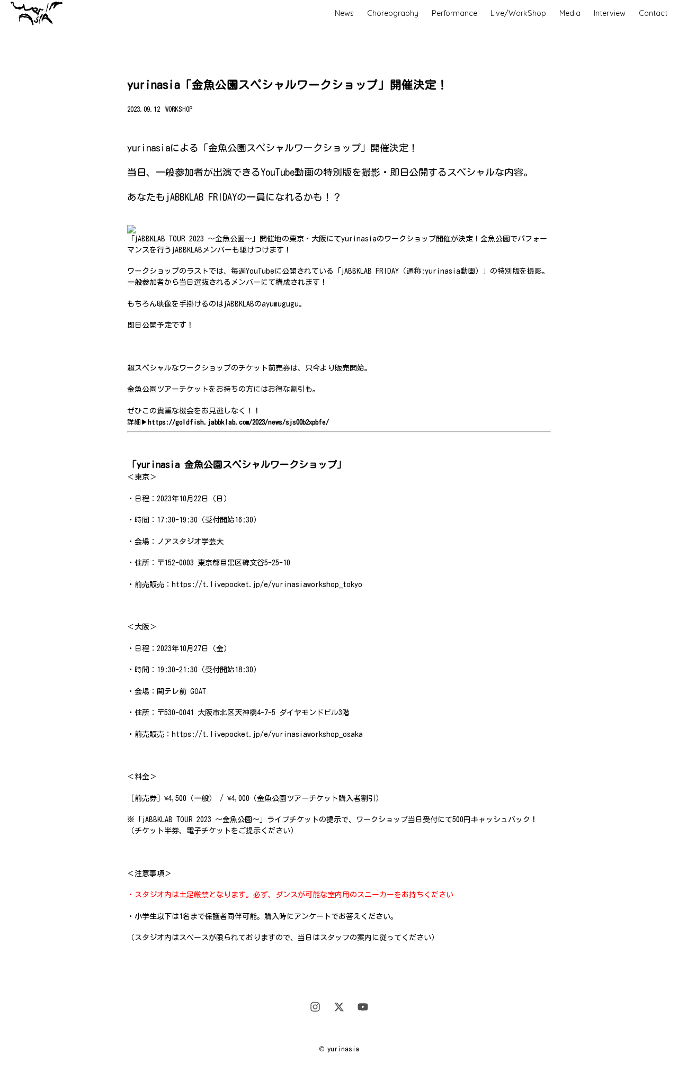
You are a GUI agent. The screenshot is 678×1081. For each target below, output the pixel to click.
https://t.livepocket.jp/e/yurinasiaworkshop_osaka (267, 734)
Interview (610, 13)
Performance (454, 13)
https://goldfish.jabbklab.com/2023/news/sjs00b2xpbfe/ (238, 422)
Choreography (392, 13)
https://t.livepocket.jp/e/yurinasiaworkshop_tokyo (267, 584)
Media (570, 13)
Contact (653, 13)
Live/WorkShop (518, 13)
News (344, 13)
